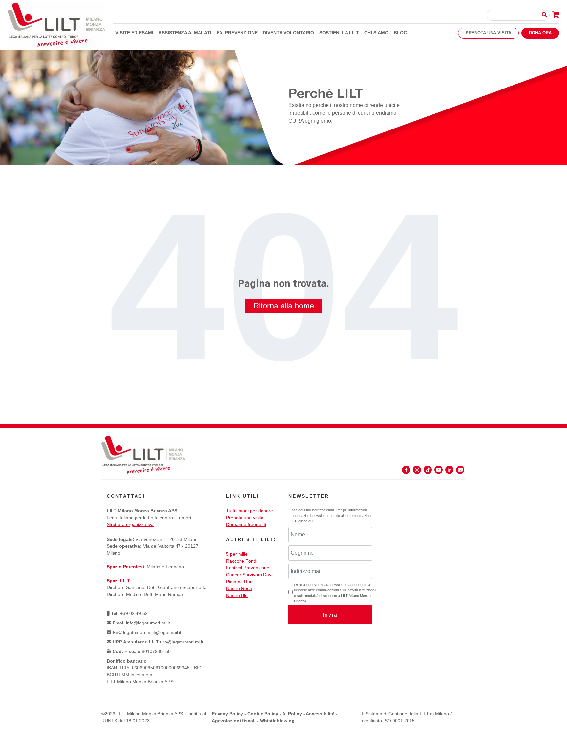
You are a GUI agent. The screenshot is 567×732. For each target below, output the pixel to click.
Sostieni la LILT (339, 32)
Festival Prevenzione (247, 567)
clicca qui (305, 521)
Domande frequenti (246, 524)
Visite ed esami (134, 32)
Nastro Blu (237, 595)
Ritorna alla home (283, 305)
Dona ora (540, 32)
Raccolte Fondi (241, 561)
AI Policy (292, 713)
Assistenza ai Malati (184, 32)
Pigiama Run (239, 581)
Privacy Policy (227, 713)
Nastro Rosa (239, 588)
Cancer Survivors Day (248, 574)
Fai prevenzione (237, 32)
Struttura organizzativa (130, 524)
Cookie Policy (262, 713)
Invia (330, 615)
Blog (400, 32)
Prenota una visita (488, 32)
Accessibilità (320, 713)
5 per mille (237, 554)
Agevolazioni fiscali (234, 720)
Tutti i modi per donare (249, 510)
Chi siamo (376, 32)
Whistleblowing (277, 720)
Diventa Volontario (288, 32)
